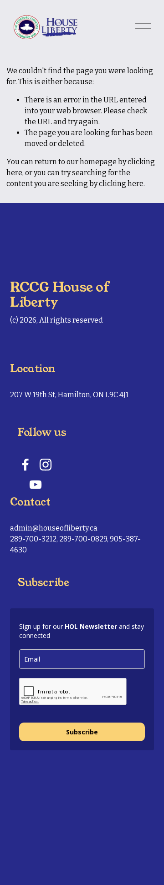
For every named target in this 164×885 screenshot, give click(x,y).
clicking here (121, 183)
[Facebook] (25, 464)
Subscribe (82, 732)
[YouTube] (35, 484)
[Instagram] (45, 464)
